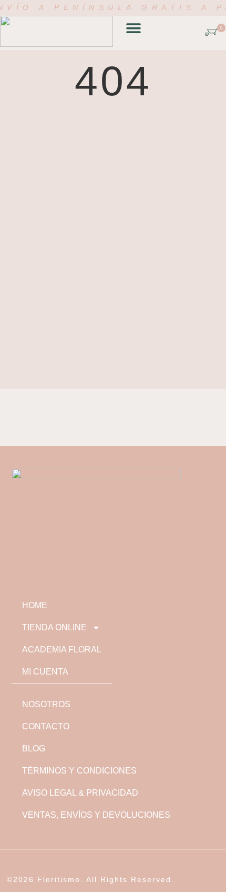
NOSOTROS (46, 704)
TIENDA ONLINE (54, 627)
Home (34, 605)
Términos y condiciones (79, 770)
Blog (33, 748)
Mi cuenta (45, 671)
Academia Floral (61, 649)
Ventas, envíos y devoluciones (96, 814)
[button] (133, 28)
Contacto (45, 726)
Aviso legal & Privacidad (80, 792)
